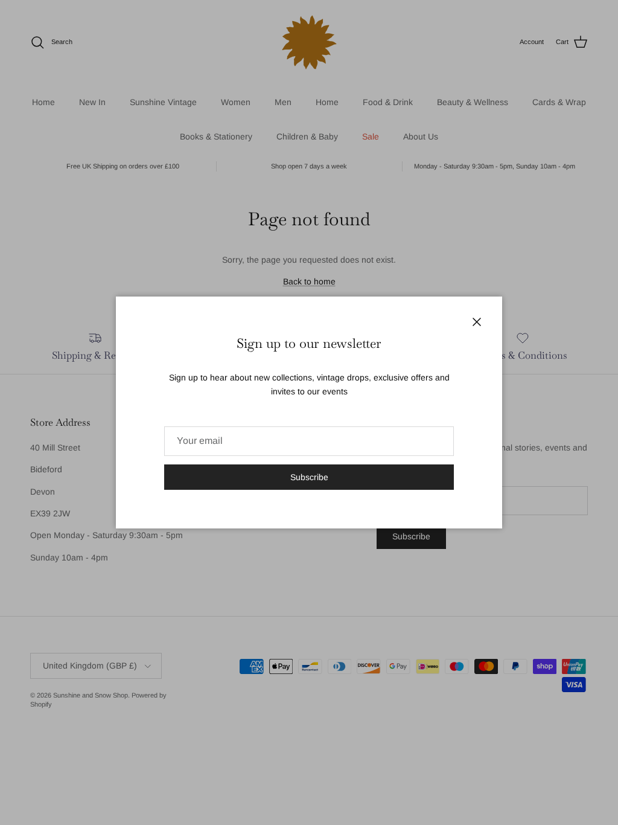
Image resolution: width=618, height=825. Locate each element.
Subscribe (309, 477)
